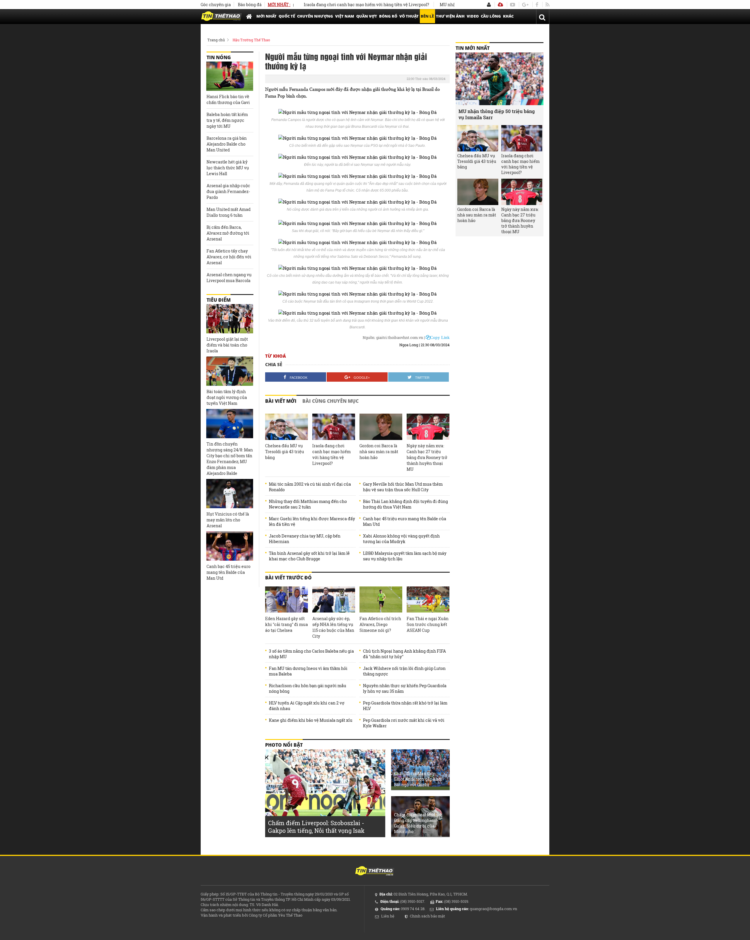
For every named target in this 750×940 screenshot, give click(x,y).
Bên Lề (427, 16)
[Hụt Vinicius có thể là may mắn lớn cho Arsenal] (229, 493)
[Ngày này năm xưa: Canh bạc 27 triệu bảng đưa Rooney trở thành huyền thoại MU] (428, 427)
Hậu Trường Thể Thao (251, 39)
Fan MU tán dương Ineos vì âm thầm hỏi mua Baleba (308, 671)
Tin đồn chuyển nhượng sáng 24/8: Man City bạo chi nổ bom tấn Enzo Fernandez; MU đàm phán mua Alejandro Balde (230, 458)
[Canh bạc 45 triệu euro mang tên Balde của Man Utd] (229, 546)
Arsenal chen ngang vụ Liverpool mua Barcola (229, 277)
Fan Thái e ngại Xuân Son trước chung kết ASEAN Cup (428, 624)
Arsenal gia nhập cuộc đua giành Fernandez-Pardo (228, 191)
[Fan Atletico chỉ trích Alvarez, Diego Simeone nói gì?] (380, 599)
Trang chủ (216, 39)
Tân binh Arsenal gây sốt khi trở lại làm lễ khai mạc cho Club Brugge (309, 556)
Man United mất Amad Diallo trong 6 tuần (228, 212)
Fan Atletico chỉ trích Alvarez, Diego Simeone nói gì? (380, 624)
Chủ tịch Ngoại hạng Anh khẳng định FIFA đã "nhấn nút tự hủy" (404, 653)
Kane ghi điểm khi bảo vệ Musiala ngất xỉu (310, 720)
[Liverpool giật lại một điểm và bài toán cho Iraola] (229, 318)
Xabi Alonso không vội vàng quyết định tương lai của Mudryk (401, 538)
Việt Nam (344, 16)
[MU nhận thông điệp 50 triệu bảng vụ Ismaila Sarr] (499, 78)
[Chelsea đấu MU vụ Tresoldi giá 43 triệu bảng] (286, 427)
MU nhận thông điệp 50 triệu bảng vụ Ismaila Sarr (496, 114)
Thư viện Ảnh (450, 16)
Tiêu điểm (219, 300)
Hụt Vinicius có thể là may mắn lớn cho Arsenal (228, 519)
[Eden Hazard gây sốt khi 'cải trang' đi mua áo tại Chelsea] (286, 599)
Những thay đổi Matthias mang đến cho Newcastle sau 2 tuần (308, 504)
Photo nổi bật (284, 745)
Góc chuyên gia (216, 4)
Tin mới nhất (473, 48)
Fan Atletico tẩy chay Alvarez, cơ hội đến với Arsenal (229, 256)
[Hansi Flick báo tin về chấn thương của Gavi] (229, 76)
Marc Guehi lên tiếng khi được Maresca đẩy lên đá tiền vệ (312, 521)
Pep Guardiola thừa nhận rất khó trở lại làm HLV (405, 705)
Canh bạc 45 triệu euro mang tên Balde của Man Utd (404, 521)
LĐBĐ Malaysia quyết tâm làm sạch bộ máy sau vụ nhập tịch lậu (404, 556)
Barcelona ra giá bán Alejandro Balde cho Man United (227, 144)
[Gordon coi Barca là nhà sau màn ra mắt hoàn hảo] (380, 427)
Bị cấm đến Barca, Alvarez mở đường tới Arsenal (228, 233)
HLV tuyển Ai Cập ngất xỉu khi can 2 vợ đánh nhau (307, 705)
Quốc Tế (287, 16)
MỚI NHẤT (266, 16)
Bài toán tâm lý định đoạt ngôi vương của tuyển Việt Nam (227, 397)
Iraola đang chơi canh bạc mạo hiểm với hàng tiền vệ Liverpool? (343, 4)
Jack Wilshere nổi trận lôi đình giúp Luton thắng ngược (404, 671)
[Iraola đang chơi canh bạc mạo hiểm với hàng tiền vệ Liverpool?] (333, 427)
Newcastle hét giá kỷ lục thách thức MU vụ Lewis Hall (228, 167)
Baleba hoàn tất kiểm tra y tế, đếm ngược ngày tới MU (227, 120)
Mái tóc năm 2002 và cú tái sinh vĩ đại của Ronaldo (310, 486)
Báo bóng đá (250, 4)
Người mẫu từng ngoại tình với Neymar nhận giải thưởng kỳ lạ (346, 61)
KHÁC (508, 16)
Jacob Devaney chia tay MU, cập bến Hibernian (304, 538)
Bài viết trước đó (288, 577)
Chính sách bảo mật (427, 916)
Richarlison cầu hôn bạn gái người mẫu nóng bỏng (307, 688)
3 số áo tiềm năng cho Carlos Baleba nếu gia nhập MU (311, 653)
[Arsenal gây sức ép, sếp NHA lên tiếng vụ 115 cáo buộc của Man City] (333, 599)
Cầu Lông (491, 16)
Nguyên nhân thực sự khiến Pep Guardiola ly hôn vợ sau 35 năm (404, 688)
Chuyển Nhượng (315, 16)
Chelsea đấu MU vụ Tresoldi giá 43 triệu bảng (284, 451)
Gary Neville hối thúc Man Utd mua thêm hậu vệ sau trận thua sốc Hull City (403, 486)
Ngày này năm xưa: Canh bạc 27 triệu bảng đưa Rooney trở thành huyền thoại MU (427, 457)
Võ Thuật (409, 16)
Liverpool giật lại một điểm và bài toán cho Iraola (227, 345)
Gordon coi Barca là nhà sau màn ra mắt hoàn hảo (378, 451)
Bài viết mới (280, 401)
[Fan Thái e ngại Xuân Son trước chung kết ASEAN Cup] (428, 599)
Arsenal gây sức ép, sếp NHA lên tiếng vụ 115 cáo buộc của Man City (333, 627)
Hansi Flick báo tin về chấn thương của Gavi (228, 99)
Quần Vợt (366, 16)
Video (473, 16)
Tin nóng (219, 57)
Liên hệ (387, 916)
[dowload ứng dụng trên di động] (500, 4)
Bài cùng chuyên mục (330, 401)
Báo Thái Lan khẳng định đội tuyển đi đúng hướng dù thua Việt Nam (405, 504)
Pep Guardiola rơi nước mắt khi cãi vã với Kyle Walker (403, 723)
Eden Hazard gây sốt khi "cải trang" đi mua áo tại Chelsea (286, 624)
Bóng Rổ (388, 16)
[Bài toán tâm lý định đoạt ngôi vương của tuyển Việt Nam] (229, 371)
